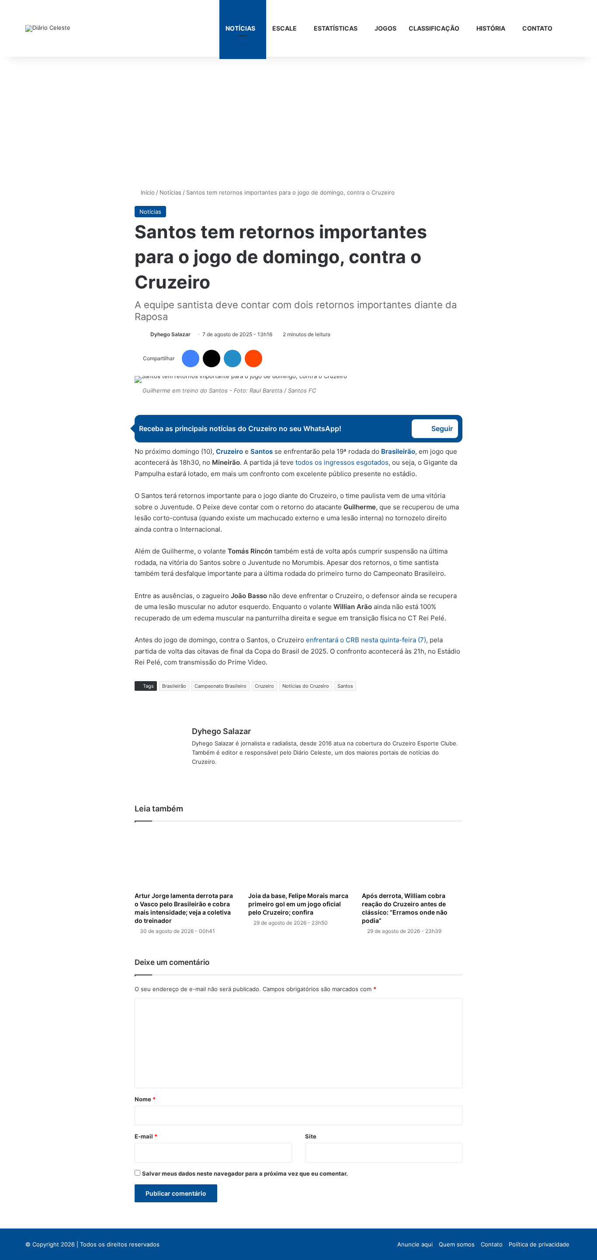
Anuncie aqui (415, 1244)
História (490, 28)
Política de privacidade (539, 1244)
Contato (537, 28)
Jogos (385, 28)
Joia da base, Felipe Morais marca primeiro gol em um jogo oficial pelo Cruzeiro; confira (298, 904)
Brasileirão (398, 451)
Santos (345, 686)
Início (147, 192)
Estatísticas (336, 28)
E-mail (146, 1136)
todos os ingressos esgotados (342, 462)
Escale (284, 28)
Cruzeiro (229, 451)
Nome (145, 1099)
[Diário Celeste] (47, 28)
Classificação (434, 28)
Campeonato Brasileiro (220, 686)
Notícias (240, 28)
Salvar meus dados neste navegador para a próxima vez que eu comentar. (245, 1173)
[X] (207, 776)
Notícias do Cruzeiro (305, 686)
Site (310, 1136)
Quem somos (457, 1244)
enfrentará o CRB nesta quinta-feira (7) (366, 640)
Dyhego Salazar (170, 334)
